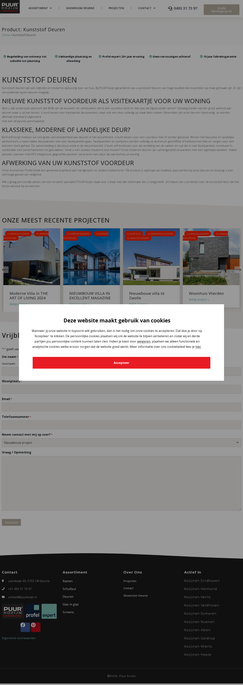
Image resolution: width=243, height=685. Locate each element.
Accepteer (121, 363)
